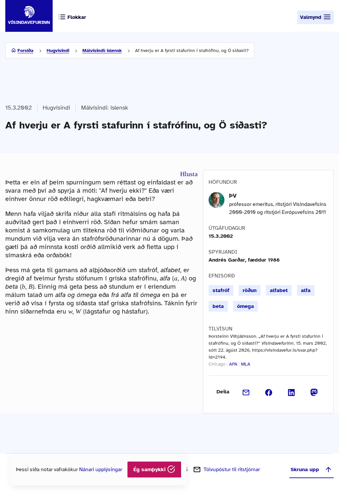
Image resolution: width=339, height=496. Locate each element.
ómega (245, 306)
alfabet (279, 290)
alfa (306, 290)
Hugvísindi (58, 50)
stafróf (221, 290)
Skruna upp (305, 469)
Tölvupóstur (232, 469)
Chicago (217, 364)
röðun (250, 290)
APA (233, 364)
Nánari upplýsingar (100, 469)
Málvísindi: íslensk (102, 50)
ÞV (233, 195)
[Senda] (246, 392)
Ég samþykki (150, 469)
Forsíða (25, 50)
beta (218, 306)
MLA (245, 364)
